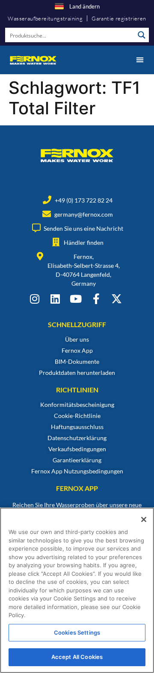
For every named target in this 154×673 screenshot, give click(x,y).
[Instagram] (34, 298)
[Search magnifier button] (141, 35)
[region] (77, 590)
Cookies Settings (77, 632)
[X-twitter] (116, 298)
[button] (139, 60)
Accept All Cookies (77, 656)
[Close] (143, 519)
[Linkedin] (54, 298)
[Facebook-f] (96, 298)
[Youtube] (75, 298)
